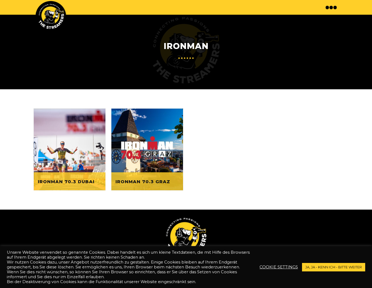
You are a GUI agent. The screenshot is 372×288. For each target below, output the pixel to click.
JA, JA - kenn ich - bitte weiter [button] (333, 267)
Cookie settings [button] (279, 267)
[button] (331, 7)
